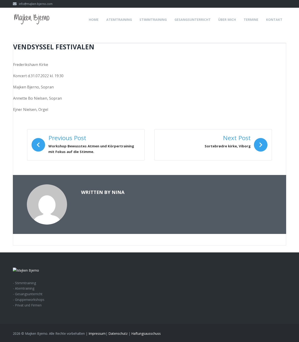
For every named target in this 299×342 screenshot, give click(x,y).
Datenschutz (118, 333)
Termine (251, 19)
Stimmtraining (153, 19)
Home (94, 19)
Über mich (227, 19)
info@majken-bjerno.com (36, 4)
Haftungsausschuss (146, 333)
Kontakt (274, 19)
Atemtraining (119, 19)
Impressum (97, 333)
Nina (118, 192)
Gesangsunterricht (192, 19)
